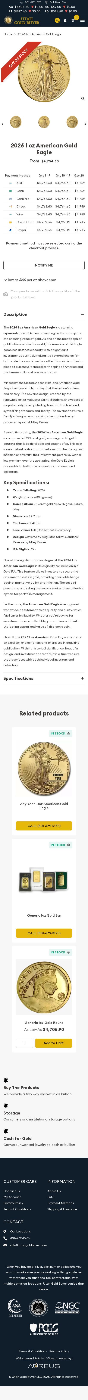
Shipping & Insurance (62, 1209)
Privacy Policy (13, 1203)
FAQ (50, 1197)
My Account (12, 1197)
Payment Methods (60, 1203)
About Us (54, 1191)
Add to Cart (54, 1043)
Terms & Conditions (17, 1209)
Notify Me (44, 265)
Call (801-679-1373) (44, 826)
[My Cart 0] (73, 20)
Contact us (11, 1191)
